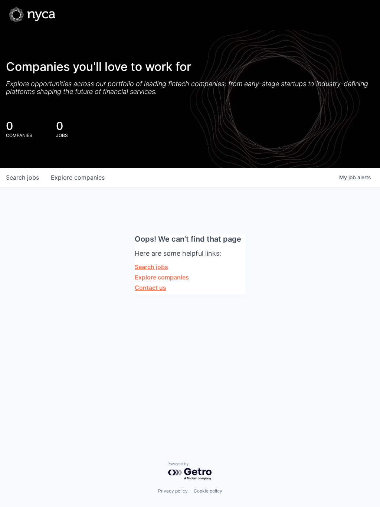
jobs (22, 177)
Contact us (150, 287)
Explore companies (162, 277)
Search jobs (151, 267)
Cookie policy (208, 491)
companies (78, 177)
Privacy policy (173, 491)
